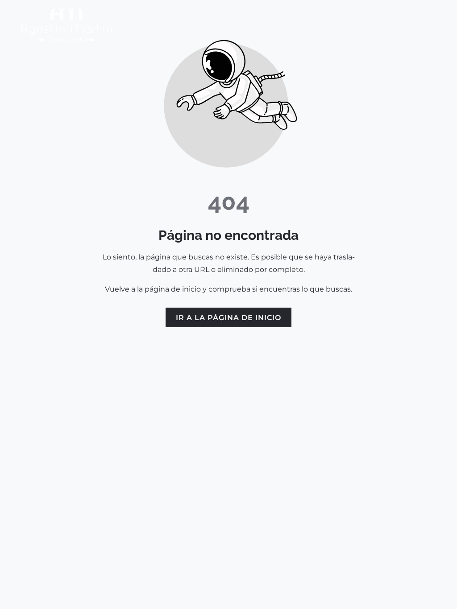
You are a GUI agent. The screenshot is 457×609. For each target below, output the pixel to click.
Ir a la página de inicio (228, 317)
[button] (441, 24)
